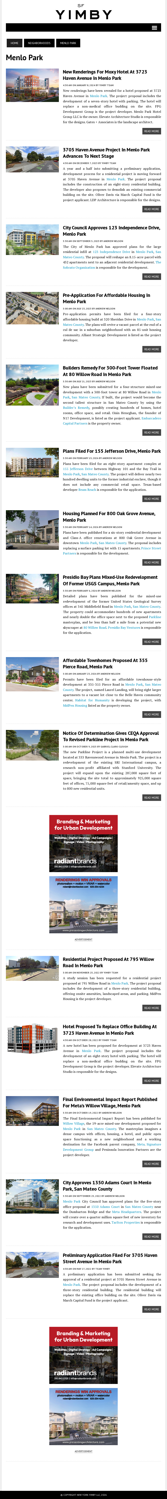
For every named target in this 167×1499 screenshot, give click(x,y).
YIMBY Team (106, 85)
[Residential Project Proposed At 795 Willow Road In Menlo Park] (32, 978)
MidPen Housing (75, 705)
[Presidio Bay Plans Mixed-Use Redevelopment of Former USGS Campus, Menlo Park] (32, 601)
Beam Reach (87, 489)
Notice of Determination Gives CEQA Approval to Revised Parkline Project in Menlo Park (111, 736)
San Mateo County (86, 397)
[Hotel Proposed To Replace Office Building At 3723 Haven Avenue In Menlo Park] (32, 1051)
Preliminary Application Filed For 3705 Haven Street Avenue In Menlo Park (110, 1258)
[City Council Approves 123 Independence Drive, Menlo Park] (32, 252)
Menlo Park (98, 96)
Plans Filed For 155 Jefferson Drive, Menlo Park (112, 451)
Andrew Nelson (113, 241)
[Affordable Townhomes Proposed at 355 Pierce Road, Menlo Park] (32, 689)
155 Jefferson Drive (78, 469)
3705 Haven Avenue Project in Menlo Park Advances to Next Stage (106, 152)
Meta (141, 1144)
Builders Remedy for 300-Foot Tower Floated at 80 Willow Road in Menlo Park (110, 371)
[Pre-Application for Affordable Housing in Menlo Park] (32, 321)
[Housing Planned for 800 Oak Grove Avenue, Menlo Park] (32, 547)
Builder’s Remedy (76, 407)
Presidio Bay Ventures (124, 627)
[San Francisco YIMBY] (83, 11)
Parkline (155, 617)
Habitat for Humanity (92, 700)
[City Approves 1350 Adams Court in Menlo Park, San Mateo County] (32, 1211)
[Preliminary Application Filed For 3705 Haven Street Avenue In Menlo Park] (32, 1275)
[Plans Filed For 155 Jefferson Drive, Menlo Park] (32, 475)
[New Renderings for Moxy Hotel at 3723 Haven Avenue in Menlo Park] (32, 99)
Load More (83, 1472)
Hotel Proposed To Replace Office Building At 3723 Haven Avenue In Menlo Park (110, 1029)
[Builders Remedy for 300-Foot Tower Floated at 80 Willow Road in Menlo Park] (32, 403)
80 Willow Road (95, 627)
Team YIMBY (102, 1268)
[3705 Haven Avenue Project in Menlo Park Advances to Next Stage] (32, 170)
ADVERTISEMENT (83, 939)
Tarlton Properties (125, 1222)
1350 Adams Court (105, 1206)
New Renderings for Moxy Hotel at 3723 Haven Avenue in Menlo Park (105, 75)
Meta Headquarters (126, 1212)
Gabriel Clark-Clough (114, 746)
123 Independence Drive (111, 251)
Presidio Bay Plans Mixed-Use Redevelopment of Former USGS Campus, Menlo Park (110, 580)
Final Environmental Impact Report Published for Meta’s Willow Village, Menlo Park (110, 1102)
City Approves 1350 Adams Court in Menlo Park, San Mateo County (107, 1185)
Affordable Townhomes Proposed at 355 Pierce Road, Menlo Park (105, 663)
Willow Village (73, 1123)
